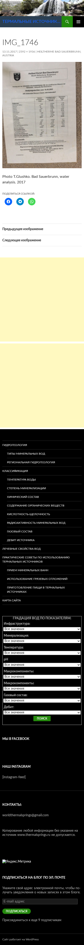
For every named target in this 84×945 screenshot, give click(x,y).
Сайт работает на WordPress (20, 939)
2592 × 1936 (27, 51)
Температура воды (21, 479)
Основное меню (78, 21)
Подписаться (16, 911)
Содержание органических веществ (35, 505)
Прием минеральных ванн (27, 570)
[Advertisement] (42, 299)
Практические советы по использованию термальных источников (36, 559)
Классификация (15, 471)
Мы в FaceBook (15, 739)
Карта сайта (11, 600)
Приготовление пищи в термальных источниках (36, 589)
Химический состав (23, 497)
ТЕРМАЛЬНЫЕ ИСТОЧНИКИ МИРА (32, 22)
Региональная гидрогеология (31, 462)
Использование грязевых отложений (37, 579)
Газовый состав (19, 531)
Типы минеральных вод (26, 453)
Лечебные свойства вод (21, 548)
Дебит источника (21, 540)
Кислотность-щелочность (28, 514)
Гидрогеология (14, 445)
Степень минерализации (26, 488)
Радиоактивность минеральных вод (36, 522)
